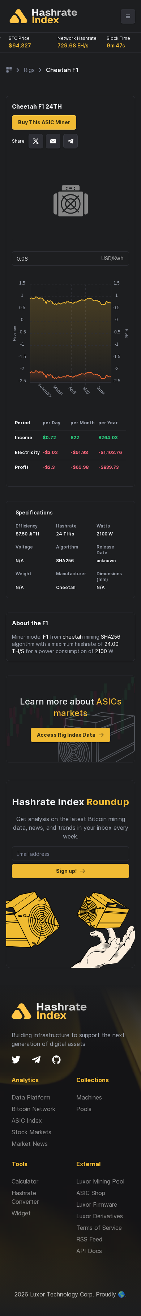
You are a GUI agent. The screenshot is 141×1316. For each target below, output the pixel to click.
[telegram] (36, 1059)
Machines (89, 1097)
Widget (21, 1213)
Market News (30, 1143)
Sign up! (66, 871)
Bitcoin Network (33, 1109)
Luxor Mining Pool (100, 1181)
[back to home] (43, 16)
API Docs (89, 1250)
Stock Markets (31, 1132)
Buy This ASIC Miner (44, 122)
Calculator (25, 1181)
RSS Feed (89, 1239)
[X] (16, 1059)
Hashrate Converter (25, 1197)
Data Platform (31, 1097)
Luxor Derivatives (99, 1216)
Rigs (29, 69)
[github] (56, 1059)
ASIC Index (27, 1120)
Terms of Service (99, 1227)
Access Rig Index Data (66, 735)
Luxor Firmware (96, 1204)
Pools (83, 1109)
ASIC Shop (90, 1193)
